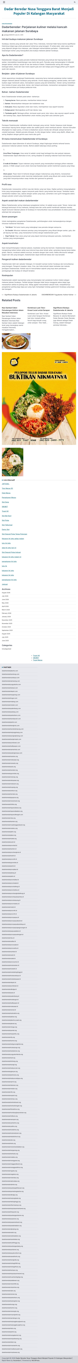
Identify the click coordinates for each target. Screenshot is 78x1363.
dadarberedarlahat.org (9, 1342)
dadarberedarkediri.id (9, 855)
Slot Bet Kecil (6, 516)
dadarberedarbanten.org (9, 821)
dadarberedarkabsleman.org (11, 1051)
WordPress (35, 1360)
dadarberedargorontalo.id (10, 862)
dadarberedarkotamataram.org (11, 1133)
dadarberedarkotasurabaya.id (11, 975)
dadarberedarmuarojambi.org (11, 1314)
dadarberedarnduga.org (9, 1027)
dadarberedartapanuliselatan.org (12, 811)
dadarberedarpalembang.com (11, 708)
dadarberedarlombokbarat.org (11, 1102)
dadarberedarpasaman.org (10, 1219)
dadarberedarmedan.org (9, 1088)
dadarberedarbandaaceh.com (11, 718)
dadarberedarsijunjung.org (10, 1229)
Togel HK (5, 511)
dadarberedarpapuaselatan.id (11, 931)
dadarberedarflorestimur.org (11, 1109)
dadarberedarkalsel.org (9, 838)
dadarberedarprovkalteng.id (11, 886)
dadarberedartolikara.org (10, 1116)
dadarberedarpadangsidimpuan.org (13, 1188)
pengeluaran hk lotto (9, 561)
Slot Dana (5, 502)
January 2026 (6, 616)
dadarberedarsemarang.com (11, 681)
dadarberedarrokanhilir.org (10, 1284)
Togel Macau (37, 660)
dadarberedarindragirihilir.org (11, 1263)
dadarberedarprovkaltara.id (10, 890)
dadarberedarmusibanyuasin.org (12, 1349)
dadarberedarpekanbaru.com (11, 715)
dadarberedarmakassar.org (10, 760)
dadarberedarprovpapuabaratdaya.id (13, 924)
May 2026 (5, 603)
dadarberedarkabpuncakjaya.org (12, 1078)
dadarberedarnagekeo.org (10, 1174)
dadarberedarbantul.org (9, 1040)
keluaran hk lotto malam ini (11, 557)
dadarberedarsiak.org (9, 1290)
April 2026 (5, 606)
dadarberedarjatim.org (9, 831)
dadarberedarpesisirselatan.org (11, 1225)
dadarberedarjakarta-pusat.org (11, 1020)
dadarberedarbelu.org (9, 1143)
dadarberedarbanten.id (9, 849)
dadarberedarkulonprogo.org (11, 1047)
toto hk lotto (6, 543)
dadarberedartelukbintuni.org (11, 1136)
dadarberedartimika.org (9, 804)
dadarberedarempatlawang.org (11, 1338)
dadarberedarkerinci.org (9, 1308)
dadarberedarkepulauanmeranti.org (13, 1273)
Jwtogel (5, 584)
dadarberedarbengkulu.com (10, 725)
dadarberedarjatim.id (8, 876)
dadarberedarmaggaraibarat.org (12, 1164)
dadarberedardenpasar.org (10, 780)
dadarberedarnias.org (9, 818)
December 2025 (7, 620)
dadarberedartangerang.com (11, 694)
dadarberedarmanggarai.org (11, 1160)
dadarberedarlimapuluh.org (10, 1212)
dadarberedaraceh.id (8, 842)
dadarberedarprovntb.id (9, 910)
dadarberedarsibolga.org (10, 1195)
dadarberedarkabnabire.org (10, 1013)
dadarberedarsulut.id (8, 955)
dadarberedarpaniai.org (9, 1030)
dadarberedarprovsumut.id (10, 962)
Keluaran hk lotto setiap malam (13, 539)
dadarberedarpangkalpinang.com (12, 736)
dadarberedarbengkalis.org (10, 1260)
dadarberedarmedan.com (10, 705)
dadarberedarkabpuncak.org (11, 1068)
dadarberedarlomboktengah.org (12, 1105)
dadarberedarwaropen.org (10, 1119)
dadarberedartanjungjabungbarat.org (13, 1321)
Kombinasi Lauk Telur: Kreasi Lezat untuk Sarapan (39, 309)
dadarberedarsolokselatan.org (11, 1236)
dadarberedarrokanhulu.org (10, 1287)
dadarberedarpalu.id (8, 992)
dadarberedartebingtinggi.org (11, 1201)
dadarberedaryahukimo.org (10, 1123)
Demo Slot (5, 529)
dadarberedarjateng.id (9, 873)
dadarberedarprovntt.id (9, 914)
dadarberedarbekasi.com (10, 688)
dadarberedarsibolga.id (9, 989)
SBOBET (5, 507)
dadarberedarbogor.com (9, 698)
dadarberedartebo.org (9, 1328)
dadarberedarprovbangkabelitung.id (13, 893)
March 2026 (6, 610)
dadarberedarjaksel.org (9, 1023)
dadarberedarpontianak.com (11, 742)
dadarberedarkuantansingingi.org (12, 1277)
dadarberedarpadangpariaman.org (13, 1215)
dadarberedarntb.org (8, 1092)
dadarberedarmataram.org (10, 784)
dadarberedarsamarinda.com (11, 749)
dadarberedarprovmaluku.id (10, 903)
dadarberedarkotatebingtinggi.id (12, 972)
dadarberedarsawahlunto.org (11, 1256)
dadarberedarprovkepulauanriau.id (13, 897)
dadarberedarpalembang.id (10, 996)
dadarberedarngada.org (9, 1171)
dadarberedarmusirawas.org (11, 1352)
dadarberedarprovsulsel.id (10, 945)
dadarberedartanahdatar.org (11, 1239)
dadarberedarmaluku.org (10, 828)
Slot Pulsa (5, 520)
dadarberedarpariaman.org (10, 1249)
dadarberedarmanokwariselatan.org (13, 1147)
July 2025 (5, 637)
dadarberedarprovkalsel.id (10, 883)
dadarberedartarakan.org (10, 756)
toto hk (4, 566)
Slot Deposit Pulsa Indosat (11, 552)
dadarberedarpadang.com (10, 712)
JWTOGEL (5, 484)
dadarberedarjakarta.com (10, 671)
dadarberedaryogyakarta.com (11, 684)
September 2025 (7, 630)
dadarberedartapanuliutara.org (11, 808)
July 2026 (5, 596)
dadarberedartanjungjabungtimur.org (13, 1325)
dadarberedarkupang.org (10, 787)
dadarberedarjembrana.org (10, 1075)
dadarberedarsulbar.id (9, 941)
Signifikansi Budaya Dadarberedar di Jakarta (63, 309)
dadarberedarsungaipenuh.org (11, 1335)
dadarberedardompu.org (9, 1099)
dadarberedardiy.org (8, 1037)
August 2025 (6, 633)
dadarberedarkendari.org (10, 770)
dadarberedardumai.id (9, 1010)
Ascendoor (17, 1360)
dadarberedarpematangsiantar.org (12, 1191)
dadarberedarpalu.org (9, 766)
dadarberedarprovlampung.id (11, 900)
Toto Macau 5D (7, 488)
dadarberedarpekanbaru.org (11, 1297)
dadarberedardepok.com (10, 691)
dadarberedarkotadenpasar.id (11, 979)
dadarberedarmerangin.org (10, 1311)
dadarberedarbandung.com (10, 674)
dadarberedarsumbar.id (9, 951)
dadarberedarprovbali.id (9, 845)
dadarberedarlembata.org (10, 1153)
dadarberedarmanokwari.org (11, 801)
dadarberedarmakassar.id (10, 1006)
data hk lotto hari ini (9, 548)
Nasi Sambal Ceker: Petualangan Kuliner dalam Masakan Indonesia (12, 310)
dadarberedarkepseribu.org (10, 1034)
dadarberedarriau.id (8, 938)
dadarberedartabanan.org (10, 1085)
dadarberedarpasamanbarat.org (12, 1222)
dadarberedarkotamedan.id (10, 965)
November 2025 (7, 623)
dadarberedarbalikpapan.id (10, 1003)
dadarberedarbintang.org (10, 1061)
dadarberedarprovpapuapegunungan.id (14, 927)
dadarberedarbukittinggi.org (11, 1243)
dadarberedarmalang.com (10, 701)
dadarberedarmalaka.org (10, 1157)
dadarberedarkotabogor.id (10, 999)
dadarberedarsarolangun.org (11, 1318)
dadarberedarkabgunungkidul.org (12, 1044)
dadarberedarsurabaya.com (10, 677)
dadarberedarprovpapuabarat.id (12, 921)
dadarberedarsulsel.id (9, 958)
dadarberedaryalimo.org (9, 1126)
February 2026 (6, 613)
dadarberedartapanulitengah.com (12, 814)
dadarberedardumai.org (9, 1294)
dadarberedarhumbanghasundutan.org (14, 1112)
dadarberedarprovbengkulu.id (11, 852)
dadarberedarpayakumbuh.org (11, 1253)
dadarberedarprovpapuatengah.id (12, 934)
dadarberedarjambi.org (9, 1332)
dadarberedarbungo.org (9, 1304)
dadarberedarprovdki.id (9, 859)
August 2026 (6, 592)
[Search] (74, 2)
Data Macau (6, 493)
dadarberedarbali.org (8, 1058)
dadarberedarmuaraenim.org (11, 1345)
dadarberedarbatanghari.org (11, 1301)
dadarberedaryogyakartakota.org (12, 1054)
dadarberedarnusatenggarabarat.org (13, 825)
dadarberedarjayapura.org (10, 797)
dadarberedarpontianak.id (10, 986)
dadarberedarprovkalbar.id (10, 879)
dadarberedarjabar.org (9, 835)
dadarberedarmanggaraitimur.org (12, 1167)
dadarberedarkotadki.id (9, 968)
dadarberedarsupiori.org (9, 1095)
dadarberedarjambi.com (9, 722)
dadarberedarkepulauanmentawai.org (13, 1208)
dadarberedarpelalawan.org (10, 1280)
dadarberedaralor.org (8, 1140)
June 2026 (5, 599)
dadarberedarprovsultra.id (10, 948)
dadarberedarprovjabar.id (10, 869)
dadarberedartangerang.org (11, 1150)
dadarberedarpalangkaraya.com (12, 753)
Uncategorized (7, 23)
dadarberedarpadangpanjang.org (12, 1246)
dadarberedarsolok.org (9, 1232)
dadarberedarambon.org (9, 790)
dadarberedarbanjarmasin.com (11, 739)
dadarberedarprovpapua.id (10, 917)
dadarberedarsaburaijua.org (10, 1181)
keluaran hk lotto (8, 571)
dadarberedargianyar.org (10, 1071)
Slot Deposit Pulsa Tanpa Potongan (14, 534)
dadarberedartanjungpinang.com (12, 732)
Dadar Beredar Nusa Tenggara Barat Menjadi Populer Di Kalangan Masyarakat (39, 11)
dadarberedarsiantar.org (9, 1184)
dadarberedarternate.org (10, 794)
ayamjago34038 (8, 35)
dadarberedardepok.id (9, 982)
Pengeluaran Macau (9, 497)
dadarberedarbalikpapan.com (11, 746)
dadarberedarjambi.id (8, 866)
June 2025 (5, 640)
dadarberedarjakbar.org (9, 1016)
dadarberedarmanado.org (10, 763)
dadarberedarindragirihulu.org (11, 1266)
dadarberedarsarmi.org (9, 1082)
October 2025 (6, 627)
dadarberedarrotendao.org (10, 1177)
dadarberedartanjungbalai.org (11, 1198)
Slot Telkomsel (7, 525)
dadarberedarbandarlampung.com (12, 729)
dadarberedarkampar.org (10, 1270)
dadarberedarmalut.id (9, 907)
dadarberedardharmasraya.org (11, 1205)
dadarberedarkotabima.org (10, 1129)
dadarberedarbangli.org (9, 1064)
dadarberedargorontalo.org (10, 773)
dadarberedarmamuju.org (10, 777)
